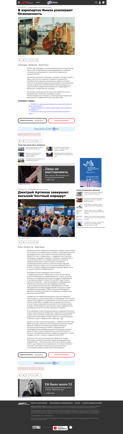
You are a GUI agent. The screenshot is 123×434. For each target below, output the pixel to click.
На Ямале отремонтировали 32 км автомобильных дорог (35, 159)
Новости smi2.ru (24, 184)
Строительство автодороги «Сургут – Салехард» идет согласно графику (62, 149)
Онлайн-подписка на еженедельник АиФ (61, 403)
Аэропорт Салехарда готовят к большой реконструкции (34, 148)
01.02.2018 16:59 (22, 7)
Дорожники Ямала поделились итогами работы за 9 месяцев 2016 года (63, 154)
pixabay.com (21, 56)
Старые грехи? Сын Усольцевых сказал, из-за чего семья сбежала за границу (94, 212)
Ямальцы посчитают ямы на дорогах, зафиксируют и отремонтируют (33, 154)
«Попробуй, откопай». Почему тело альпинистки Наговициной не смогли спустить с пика (94, 224)
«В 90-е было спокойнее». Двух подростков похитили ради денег (93, 205)
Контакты (77, 403)
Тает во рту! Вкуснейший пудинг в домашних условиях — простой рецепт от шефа (93, 200)
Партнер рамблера (46, 427)
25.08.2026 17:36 (22, 189)
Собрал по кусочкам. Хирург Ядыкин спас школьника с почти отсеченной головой (94, 218)
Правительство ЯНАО (24, 238)
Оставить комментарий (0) (61, 120)
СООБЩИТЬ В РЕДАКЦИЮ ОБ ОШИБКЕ (92, 403)
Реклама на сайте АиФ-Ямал (39, 403)
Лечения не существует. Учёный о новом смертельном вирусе (93, 193)
